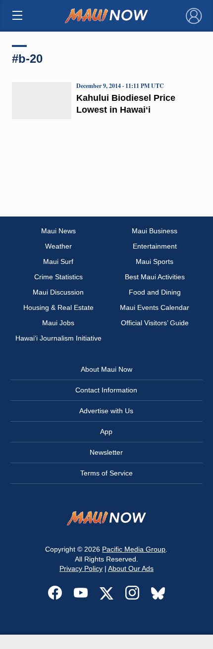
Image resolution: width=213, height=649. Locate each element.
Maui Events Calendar (154, 307)
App (106, 431)
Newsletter (106, 452)
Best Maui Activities (155, 277)
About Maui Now (106, 369)
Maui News (58, 231)
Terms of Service (106, 473)
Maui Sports (154, 261)
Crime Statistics (58, 277)
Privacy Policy (81, 568)
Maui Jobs (58, 323)
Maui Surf (58, 261)
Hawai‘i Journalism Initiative (58, 338)
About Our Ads (131, 568)
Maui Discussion (58, 292)
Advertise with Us (106, 411)
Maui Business (154, 231)
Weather (58, 246)
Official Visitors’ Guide (155, 323)
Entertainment (155, 246)
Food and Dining (155, 292)
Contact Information (106, 390)
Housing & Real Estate (58, 307)
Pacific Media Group (133, 549)
